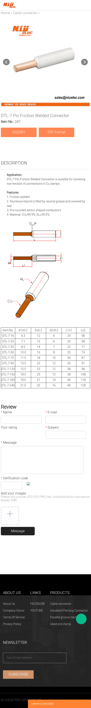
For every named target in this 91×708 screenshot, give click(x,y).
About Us (9, 604)
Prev (6, 62)
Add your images (45, 497)
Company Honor (14, 610)
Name (6, 413)
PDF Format (56, 132)
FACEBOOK (37, 604)
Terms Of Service (14, 617)
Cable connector (25, 13)
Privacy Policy (12, 624)
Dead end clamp (60, 624)
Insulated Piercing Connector (69, 610)
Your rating (9, 428)
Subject (52, 428)
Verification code (14, 479)
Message (9, 443)
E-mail (51, 413)
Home (5, 13)
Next (84, 62)
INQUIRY (18, 132)
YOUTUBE (36, 610)
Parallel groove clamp (64, 617)
